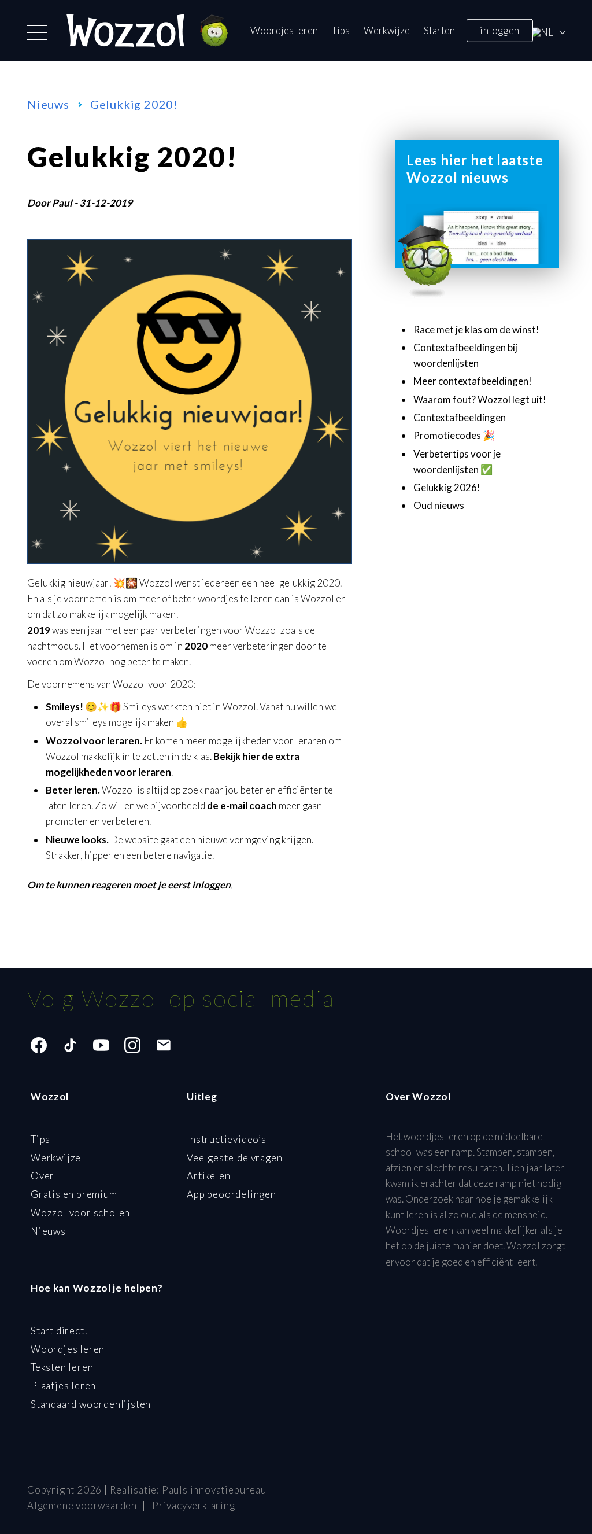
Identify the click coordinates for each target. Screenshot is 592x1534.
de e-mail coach (242, 805)
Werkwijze (387, 30)
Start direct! (59, 1331)
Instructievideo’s (227, 1139)
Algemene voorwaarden (82, 1505)
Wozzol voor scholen (80, 1213)
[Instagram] (132, 1045)
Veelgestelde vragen (234, 1158)
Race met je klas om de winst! (476, 329)
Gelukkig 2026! (446, 487)
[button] (37, 32)
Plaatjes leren (63, 1386)
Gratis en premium (74, 1194)
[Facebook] (38, 1045)
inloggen (499, 30)
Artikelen (208, 1176)
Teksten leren (62, 1367)
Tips (341, 30)
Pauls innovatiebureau (214, 1490)
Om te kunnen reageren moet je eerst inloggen (129, 885)
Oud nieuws (438, 505)
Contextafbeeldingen (459, 417)
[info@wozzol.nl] (163, 1045)
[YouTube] (101, 1045)
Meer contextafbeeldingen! (472, 381)
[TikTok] (70, 1045)
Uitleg (202, 1096)
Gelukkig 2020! (134, 104)
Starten (439, 30)
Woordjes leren (284, 30)
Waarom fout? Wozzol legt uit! (479, 399)
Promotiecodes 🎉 (454, 435)
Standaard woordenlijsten (91, 1404)
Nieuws (48, 104)
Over (42, 1176)
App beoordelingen (231, 1194)
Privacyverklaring (193, 1505)
